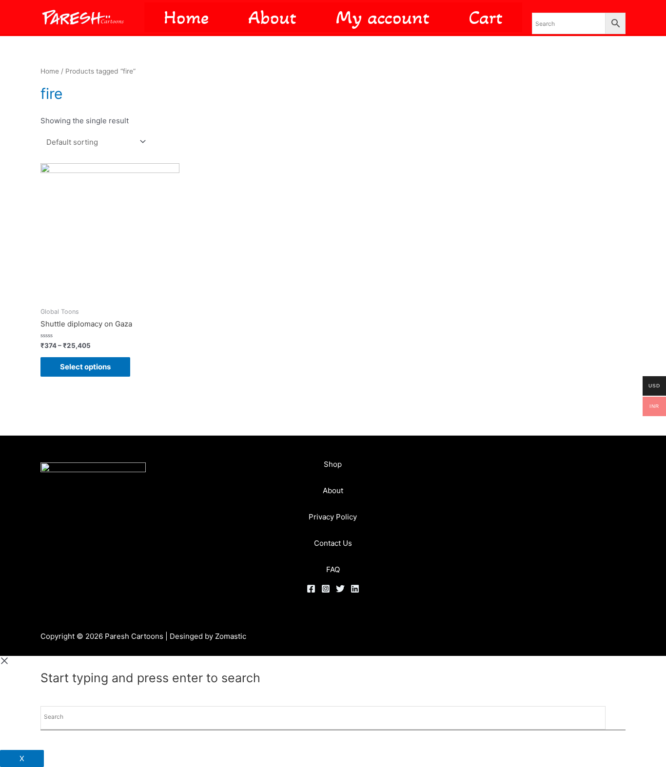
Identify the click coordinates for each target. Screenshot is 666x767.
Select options (85, 366)
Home (49, 71)
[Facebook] (311, 588)
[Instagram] (325, 588)
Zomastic (230, 636)
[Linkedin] (355, 588)
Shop (333, 464)
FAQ (333, 569)
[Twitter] (340, 588)
